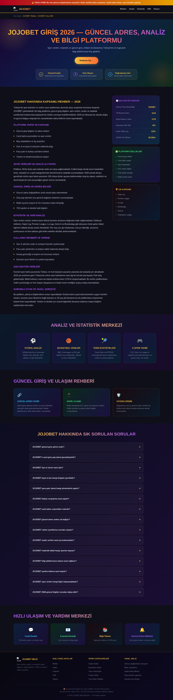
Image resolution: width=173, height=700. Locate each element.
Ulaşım (156, 9)
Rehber (123, 9)
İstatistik (141, 9)
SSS (149, 9)
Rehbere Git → (86, 60)
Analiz (131, 9)
